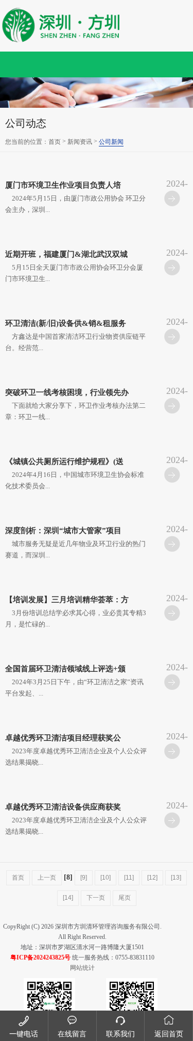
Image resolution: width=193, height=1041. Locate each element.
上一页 (47, 877)
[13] (176, 877)
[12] (152, 877)
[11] (129, 877)
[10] (105, 877)
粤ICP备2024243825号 (40, 957)
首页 (54, 141)
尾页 (124, 897)
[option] (96, 92)
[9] (83, 877)
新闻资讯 (79, 141)
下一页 (95, 897)
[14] (68, 897)
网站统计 (82, 967)
